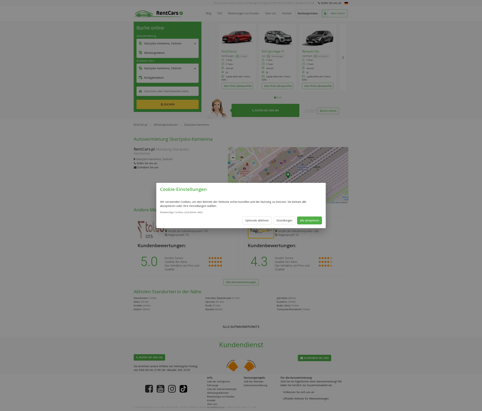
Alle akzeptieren (309, 220)
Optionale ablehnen (257, 220)
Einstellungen (284, 220)
